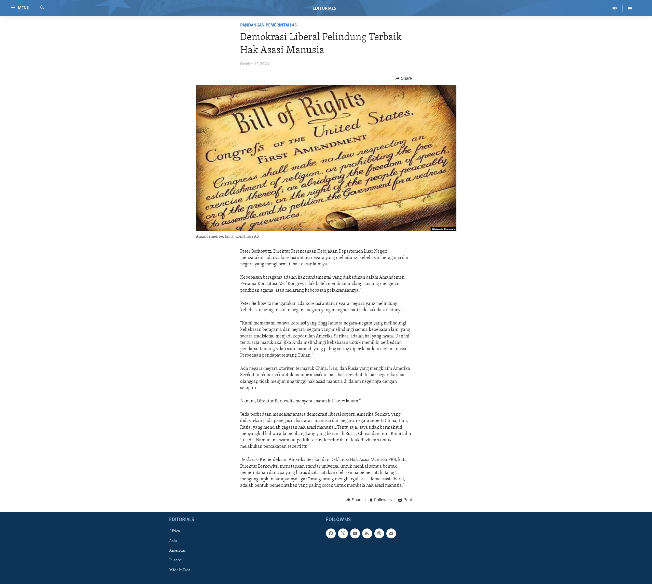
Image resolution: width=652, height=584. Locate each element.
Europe (175, 560)
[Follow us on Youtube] (355, 533)
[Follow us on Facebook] (331, 533)
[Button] (404, 78)
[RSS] (367, 533)
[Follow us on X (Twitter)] (343, 533)
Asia (173, 541)
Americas (177, 551)
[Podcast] (379, 533)
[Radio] (614, 8)
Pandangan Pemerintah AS (268, 25)
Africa (174, 531)
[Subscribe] (391, 533)
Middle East (179, 570)
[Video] (630, 8)
